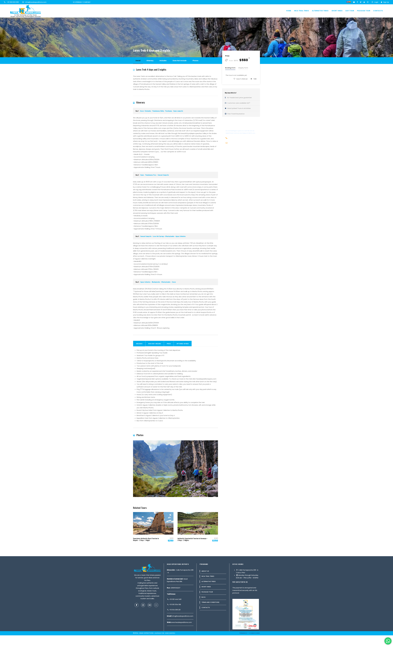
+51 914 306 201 (175, 610)
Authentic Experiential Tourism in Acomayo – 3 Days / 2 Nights (193, 539)
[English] (347, 2)
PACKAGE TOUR (363, 11)
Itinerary (150, 61)
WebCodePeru (170, 633)
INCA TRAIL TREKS (301, 11)
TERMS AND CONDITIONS (210, 602)
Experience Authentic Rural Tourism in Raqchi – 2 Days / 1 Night (146, 539)
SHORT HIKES (337, 11)
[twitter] (360, 2)
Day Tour (350, 11)
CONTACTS (378, 11)
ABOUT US (205, 571)
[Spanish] (350, 2)
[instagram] (367, 2)
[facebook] (357, 2)
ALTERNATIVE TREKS (320, 11)
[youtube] (364, 2)
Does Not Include (179, 61)
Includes (163, 61)
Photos (195, 61)
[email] (354, 2)
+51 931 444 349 (175, 599)
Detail (138, 61)
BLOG (204, 597)
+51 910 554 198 (175, 604)
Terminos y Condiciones (249, 633)
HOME (288, 11)
